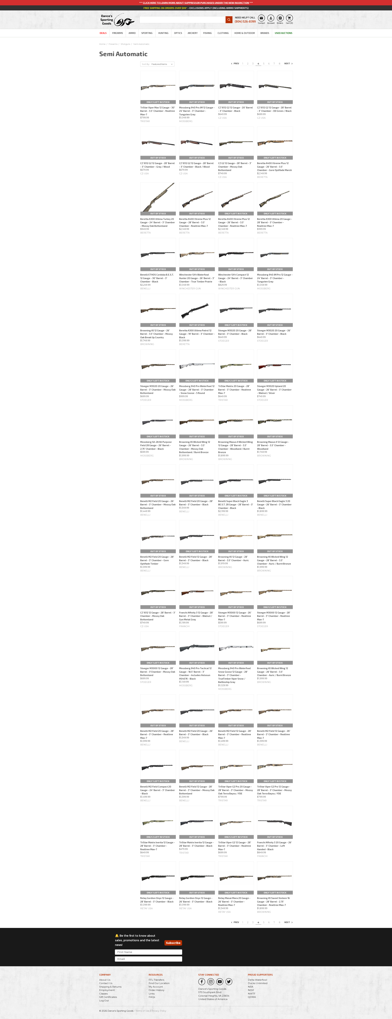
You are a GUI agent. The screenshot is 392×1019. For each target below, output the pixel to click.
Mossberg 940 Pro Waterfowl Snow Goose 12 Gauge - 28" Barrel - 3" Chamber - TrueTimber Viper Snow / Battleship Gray (234, 675)
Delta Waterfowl (257, 979)
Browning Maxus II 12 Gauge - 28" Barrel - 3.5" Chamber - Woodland (273, 445)
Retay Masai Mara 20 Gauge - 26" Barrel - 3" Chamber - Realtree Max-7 (234, 901)
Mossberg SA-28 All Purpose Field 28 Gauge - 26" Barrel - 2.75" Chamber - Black (156, 445)
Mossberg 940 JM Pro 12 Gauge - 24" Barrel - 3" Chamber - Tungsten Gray (275, 278)
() (289, 20)
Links (152, 993)
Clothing (223, 33)
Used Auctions (283, 33)
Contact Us (105, 983)
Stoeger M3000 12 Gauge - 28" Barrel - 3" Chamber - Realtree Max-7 (273, 616)
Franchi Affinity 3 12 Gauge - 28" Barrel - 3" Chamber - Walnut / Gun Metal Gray (196, 616)
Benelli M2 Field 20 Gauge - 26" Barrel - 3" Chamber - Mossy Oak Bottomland (158, 504)
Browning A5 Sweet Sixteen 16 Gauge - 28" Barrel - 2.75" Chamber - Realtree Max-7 (273, 901)
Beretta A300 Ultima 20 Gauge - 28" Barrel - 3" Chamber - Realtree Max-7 (274, 222)
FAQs (152, 997)
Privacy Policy (158, 1010)
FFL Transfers (156, 979)
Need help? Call (245, 19)
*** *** (196, 2)
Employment (107, 990)
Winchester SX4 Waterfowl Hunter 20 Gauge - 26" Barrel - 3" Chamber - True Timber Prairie (197, 278)
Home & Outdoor (244, 33)
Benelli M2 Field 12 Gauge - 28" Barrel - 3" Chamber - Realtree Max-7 (234, 734)
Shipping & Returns (110, 986)
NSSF (251, 990)
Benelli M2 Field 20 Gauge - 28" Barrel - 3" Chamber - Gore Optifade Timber (157, 560)
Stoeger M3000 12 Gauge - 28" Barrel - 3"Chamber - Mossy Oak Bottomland (157, 671)
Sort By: (146, 64)
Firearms (117, 33)
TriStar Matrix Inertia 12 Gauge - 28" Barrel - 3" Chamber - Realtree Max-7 (157, 846)
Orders (280, 20)
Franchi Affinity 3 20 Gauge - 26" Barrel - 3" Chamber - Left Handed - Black (274, 846)
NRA (250, 986)
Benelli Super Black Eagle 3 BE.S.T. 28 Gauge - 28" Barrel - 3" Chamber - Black (235, 504)
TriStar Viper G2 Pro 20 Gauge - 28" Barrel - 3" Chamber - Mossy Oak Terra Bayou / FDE (235, 790)
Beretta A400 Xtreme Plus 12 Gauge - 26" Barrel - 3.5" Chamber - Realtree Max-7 (234, 222)
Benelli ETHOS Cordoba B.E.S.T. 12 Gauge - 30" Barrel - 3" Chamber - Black (157, 278)
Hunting (163, 33)
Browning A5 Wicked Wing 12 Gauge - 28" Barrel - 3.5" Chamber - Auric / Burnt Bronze (274, 560)
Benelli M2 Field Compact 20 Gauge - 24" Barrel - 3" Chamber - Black (157, 790)
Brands (264, 33)
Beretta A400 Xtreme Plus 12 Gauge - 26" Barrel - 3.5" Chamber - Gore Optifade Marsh (274, 166)
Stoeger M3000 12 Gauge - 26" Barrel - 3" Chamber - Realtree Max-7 (234, 616)
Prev (236, 63)
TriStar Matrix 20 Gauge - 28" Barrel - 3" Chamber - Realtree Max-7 (234, 389)
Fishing (207, 33)
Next (287, 63)
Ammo (132, 33)
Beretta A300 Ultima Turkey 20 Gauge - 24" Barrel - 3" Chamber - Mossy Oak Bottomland (157, 222)
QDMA (252, 997)
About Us (104, 979)
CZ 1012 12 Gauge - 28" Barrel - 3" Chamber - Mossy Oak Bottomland (157, 616)
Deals (103, 33)
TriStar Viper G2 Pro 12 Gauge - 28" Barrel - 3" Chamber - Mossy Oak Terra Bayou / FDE (274, 790)
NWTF (251, 993)
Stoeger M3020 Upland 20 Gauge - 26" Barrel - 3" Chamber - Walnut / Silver (274, 389)
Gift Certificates (108, 997)
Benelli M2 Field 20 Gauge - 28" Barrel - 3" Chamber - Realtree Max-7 (157, 734)
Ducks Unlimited (257, 983)
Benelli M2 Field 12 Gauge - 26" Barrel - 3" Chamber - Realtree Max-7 (273, 734)
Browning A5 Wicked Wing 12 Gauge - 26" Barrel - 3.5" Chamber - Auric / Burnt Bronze (274, 671)
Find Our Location (159, 983)
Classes (103, 993)
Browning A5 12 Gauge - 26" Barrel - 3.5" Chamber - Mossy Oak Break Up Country (156, 334)
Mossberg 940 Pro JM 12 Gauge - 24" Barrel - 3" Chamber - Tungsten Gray (197, 111)
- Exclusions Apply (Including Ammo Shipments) (196, 7)
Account (271, 20)
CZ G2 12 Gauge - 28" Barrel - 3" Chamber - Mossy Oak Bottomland (235, 166)
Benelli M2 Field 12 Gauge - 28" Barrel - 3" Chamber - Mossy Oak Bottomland (197, 790)
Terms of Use (142, 1010)
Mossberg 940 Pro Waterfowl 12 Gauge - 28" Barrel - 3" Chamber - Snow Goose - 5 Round (197, 389)
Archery (193, 33)
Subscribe (173, 942)
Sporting (147, 33)
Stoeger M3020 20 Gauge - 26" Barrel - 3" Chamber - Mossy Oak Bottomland (158, 389)
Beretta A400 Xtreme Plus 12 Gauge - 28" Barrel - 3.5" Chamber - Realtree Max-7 (195, 222)
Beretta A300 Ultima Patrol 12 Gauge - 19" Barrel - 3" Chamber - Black (197, 334)
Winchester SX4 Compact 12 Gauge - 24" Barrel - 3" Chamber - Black (235, 278)
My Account (156, 986)
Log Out (104, 1000)
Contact (261, 20)
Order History (156, 990)
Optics (178, 33)
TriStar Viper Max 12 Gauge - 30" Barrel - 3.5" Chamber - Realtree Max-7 (157, 111)
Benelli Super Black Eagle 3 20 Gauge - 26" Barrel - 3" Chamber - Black (274, 504)
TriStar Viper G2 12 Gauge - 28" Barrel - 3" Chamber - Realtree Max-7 (234, 846)
